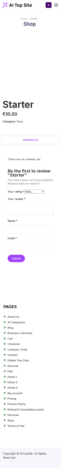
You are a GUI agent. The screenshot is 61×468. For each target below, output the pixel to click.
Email (12, 238)
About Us (13, 316)
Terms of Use (16, 426)
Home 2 (12, 382)
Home (23, 18)
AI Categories (16, 322)
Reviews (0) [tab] (30, 139)
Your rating (16, 191)
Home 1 (12, 377)
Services (13, 415)
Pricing (11, 398)
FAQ (10, 371)
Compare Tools (17, 349)
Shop (19, 121)
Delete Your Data (18, 360)
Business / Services (19, 333)
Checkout (13, 344)
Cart (10, 338)
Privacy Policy (16, 404)
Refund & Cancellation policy (25, 409)
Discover (13, 366)
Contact (12, 355)
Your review (17, 199)
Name (13, 221)
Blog (10, 327)
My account (14, 393)
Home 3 (12, 387)
